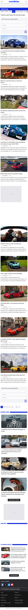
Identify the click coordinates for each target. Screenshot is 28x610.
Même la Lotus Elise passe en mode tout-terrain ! (11, 81)
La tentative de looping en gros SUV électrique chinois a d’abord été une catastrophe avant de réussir (13, 494)
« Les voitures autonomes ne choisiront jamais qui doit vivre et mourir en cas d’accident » (11, 451)
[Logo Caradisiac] (14, 2)
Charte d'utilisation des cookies (6, 602)
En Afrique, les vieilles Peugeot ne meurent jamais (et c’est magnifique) (12, 473)
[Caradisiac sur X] (5, 584)
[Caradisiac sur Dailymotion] (8, 584)
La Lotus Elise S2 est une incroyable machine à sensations (13, 51)
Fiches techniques (19, 11)
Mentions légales (3, 600)
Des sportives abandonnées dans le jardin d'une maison (13, 111)
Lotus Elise (4, 9)
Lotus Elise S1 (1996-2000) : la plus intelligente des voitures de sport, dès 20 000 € (13, 143)
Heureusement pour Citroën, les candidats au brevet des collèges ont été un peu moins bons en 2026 (18, 549)
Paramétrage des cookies (19, 602)
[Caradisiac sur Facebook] (2, 584)
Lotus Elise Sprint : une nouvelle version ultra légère (12, 304)
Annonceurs (17, 592)
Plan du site (16, 597)
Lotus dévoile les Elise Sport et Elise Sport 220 (13, 375)
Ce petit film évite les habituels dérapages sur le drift (13, 430)
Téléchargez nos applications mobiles (11, 589)
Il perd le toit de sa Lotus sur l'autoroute (11, 243)
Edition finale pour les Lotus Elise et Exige (11, 173)
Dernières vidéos (5, 412)
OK (25, 31)
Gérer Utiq (2, 605)
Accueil (2, 11)
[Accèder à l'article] (14, 421)
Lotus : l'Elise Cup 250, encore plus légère (11, 273)
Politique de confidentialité (19, 600)
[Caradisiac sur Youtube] (12, 584)
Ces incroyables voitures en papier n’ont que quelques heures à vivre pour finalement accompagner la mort (18, 556)
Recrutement (3, 597)
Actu (14, 11)
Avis (10, 11)
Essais (6, 11)
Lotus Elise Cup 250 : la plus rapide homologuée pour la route (13, 340)
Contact (2, 592)
